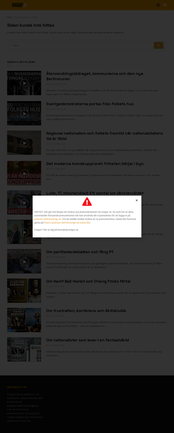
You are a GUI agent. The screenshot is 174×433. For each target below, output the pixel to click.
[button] (136, 200)
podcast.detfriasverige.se (47, 219)
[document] (87, 216)
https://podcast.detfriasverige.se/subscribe (67, 222)
